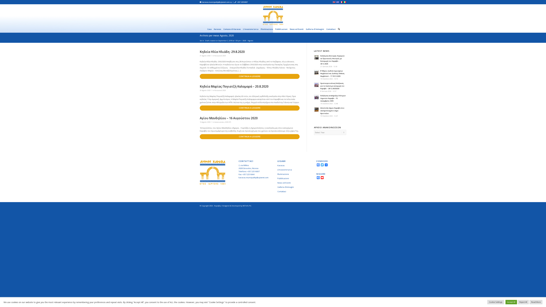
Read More (536, 302)
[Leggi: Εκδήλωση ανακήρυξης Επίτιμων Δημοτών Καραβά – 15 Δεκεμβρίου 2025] (316, 97)
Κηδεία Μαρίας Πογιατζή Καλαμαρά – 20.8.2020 (234, 86)
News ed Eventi (284, 182)
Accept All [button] (511, 302)
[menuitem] (209, 29)
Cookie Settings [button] (495, 302)
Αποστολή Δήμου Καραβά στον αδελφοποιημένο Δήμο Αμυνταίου (332, 110)
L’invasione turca (284, 169)
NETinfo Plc (247, 206)
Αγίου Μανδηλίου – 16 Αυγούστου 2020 (229, 118)
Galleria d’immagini (285, 187)
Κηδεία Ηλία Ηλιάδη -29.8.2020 (222, 52)
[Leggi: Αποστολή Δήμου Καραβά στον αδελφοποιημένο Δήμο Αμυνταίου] (316, 109)
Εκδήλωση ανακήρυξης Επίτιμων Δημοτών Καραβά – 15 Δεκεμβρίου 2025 (333, 98)
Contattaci (281, 191)
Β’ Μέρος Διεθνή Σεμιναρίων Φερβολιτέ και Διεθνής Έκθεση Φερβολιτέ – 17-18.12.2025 (332, 73)
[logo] (273, 15)
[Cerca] (338, 29)
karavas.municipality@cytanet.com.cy (255, 177)
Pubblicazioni (283, 178)
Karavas (281, 165)
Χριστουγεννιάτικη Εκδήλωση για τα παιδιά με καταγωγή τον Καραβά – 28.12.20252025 (332, 86)
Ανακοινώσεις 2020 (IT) (222, 122)
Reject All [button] (523, 302)
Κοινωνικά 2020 (220, 56)
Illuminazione (283, 174)
